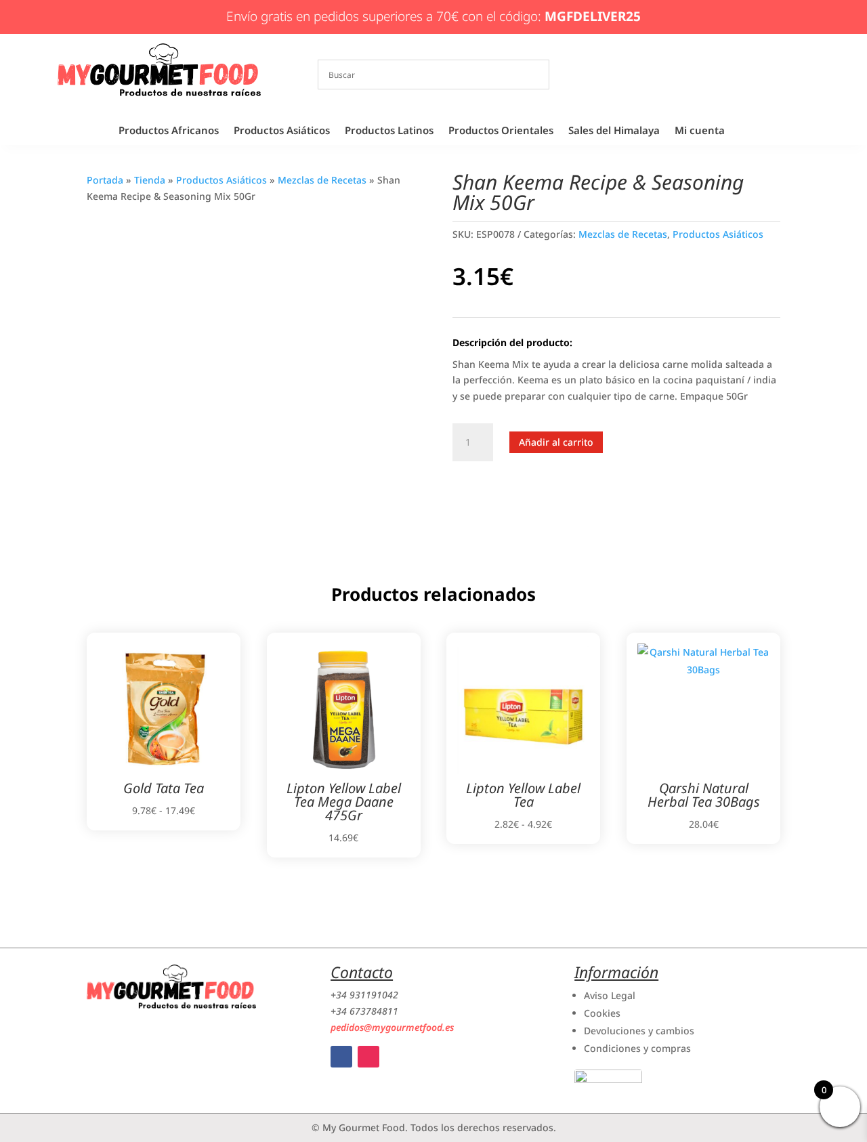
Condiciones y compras (637, 1048)
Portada (105, 179)
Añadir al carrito (556, 442)
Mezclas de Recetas (322, 179)
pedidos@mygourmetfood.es (392, 1027)
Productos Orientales (500, 131)
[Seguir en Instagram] (368, 1056)
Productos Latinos (389, 131)
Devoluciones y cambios (639, 1030)
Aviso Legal (609, 995)
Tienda (149, 179)
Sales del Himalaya (614, 131)
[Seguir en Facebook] (341, 1056)
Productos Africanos (169, 131)
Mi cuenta (700, 131)
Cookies (602, 1013)
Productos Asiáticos (282, 131)
